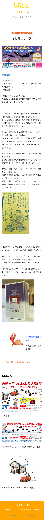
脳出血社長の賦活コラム (22, 33)
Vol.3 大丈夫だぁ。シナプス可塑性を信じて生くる (22, 447)
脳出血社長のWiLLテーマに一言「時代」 (19, 487)
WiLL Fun (22, 12)
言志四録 (5, 415)
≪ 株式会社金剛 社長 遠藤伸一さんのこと (18, 362)
